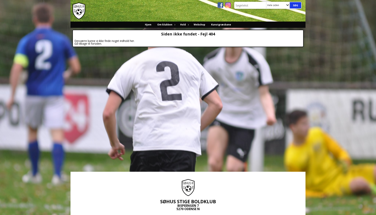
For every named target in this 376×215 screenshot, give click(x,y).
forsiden (96, 43)
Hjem (148, 24)
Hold (183, 24)
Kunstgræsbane (221, 24)
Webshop (199, 24)
